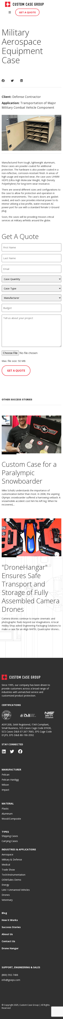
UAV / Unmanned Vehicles (16, 889)
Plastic (5, 808)
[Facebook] (20, 751)
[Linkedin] (4, 751)
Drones (6, 894)
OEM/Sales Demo (11, 879)
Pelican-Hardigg (10, 779)
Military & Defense (12, 859)
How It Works (10, 920)
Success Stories (11, 927)
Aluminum (7, 813)
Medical (6, 864)
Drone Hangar (10, 948)
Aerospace (7, 854)
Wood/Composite (11, 818)
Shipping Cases (10, 836)
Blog (4, 913)
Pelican (5, 774)
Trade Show (8, 869)
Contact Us (8, 941)
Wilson (5, 784)
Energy (5, 884)
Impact (5, 789)
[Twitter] (12, 751)
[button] (10, 12)
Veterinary (7, 899)
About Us (7, 934)
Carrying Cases (10, 841)
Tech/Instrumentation (13, 874)
